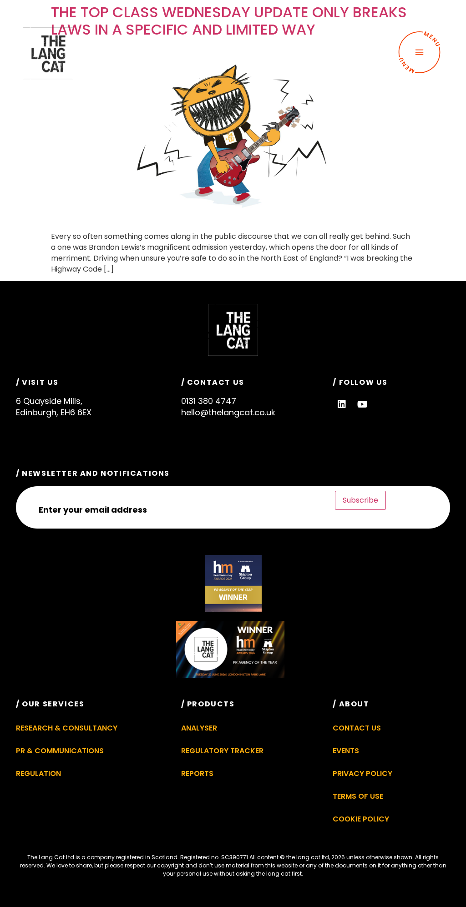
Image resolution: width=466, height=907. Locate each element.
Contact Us (357, 728)
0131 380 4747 (208, 401)
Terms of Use (358, 796)
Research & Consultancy (66, 728)
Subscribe (360, 500)
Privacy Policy (362, 773)
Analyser (199, 728)
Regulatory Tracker (222, 751)
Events (346, 751)
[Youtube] (362, 404)
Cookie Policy (361, 819)
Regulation (38, 773)
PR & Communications (60, 751)
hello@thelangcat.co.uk (228, 412)
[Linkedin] (342, 404)
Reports (197, 773)
